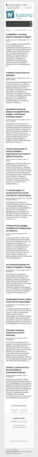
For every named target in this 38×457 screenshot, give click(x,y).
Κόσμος (8, 41)
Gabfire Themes (17, 453)
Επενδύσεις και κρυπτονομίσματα (19, 426)
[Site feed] (18, 8)
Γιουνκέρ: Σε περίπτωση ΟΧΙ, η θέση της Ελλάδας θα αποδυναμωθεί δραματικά (17, 369)
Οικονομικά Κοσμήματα (19, 405)
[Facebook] (8, 8)
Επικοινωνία (24, 410)
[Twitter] (10, 8)
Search (29, 8)
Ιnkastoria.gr (14, 449)
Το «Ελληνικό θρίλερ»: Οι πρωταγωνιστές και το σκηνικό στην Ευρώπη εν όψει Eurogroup (18, 192)
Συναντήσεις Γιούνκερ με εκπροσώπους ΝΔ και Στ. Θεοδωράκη (15, 332)
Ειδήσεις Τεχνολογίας (19, 421)
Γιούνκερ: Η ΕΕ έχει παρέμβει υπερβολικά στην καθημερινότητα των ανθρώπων (18, 228)
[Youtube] (15, 8)
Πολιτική (13, 79)
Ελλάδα (8, 79)
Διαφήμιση (14, 412)
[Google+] (13, 8)
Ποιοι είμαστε (14, 410)
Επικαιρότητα (9, 271)
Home (8, 30)
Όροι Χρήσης (23, 412)
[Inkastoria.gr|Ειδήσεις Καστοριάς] (19, 14)
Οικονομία (8, 199)
